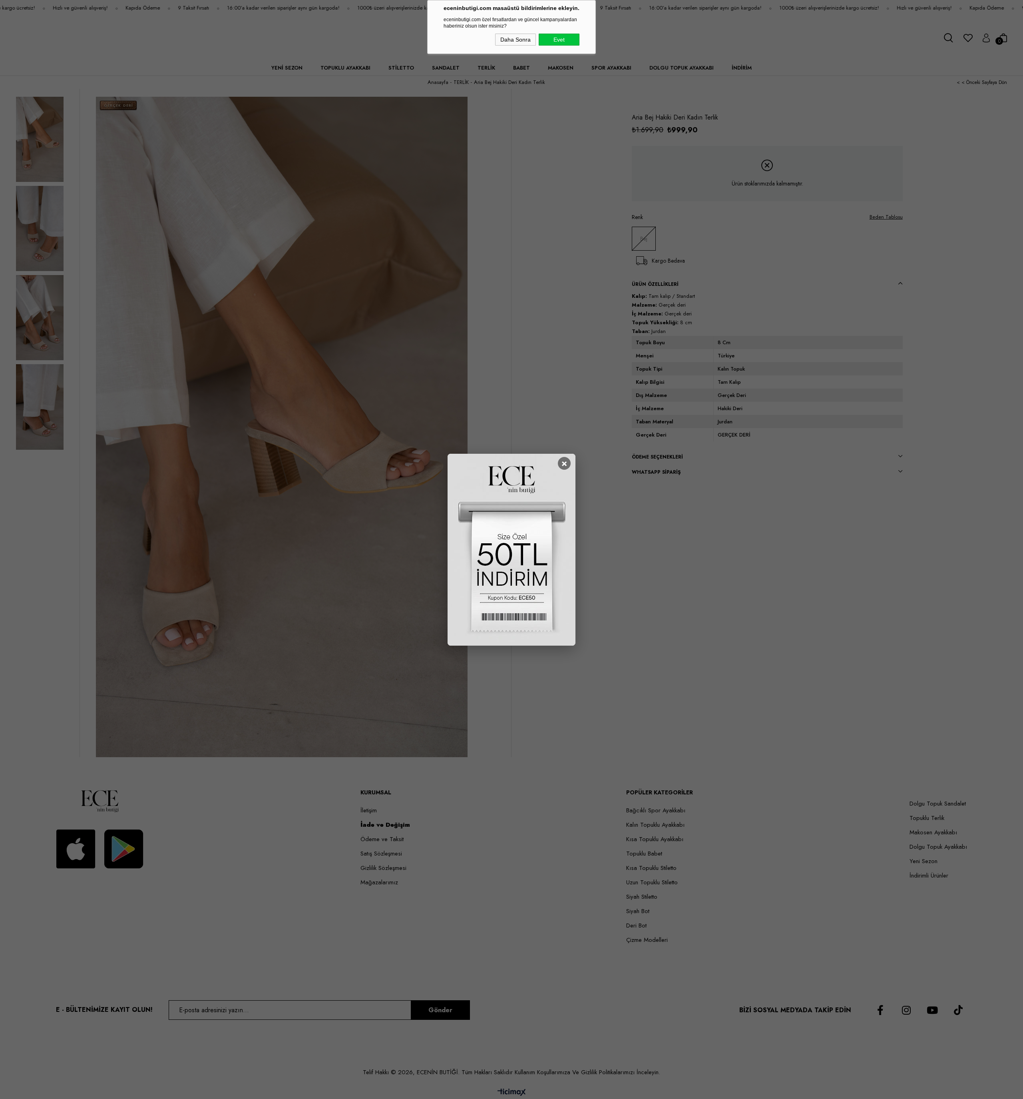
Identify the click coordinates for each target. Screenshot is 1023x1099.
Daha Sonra (515, 39)
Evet (559, 39)
